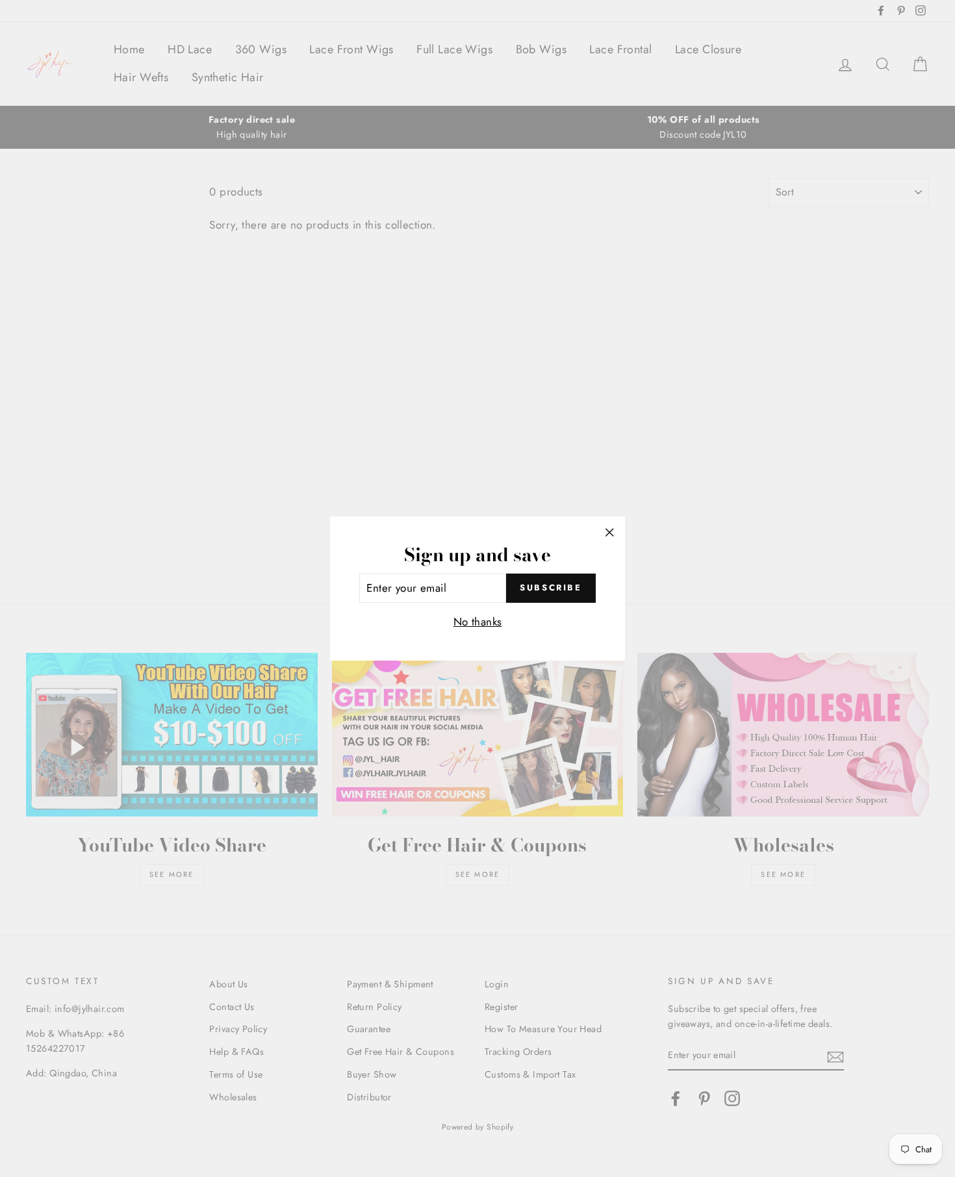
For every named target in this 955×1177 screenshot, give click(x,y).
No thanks (477, 621)
